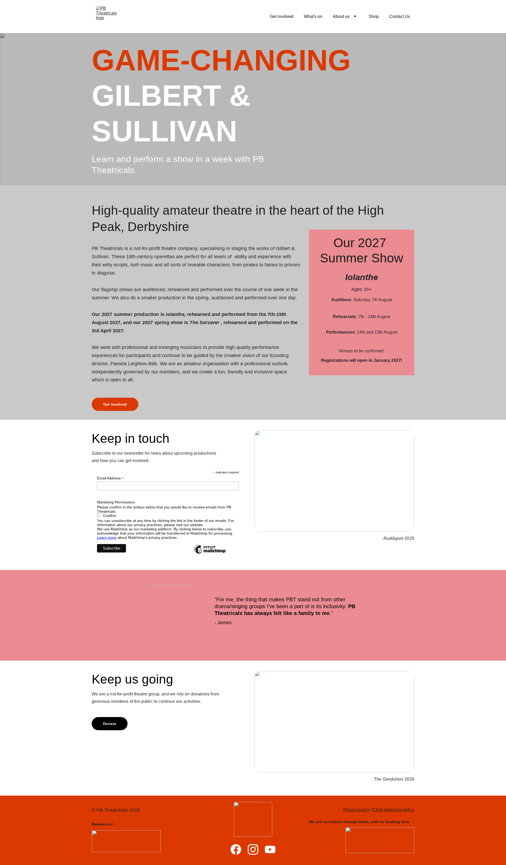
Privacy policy (356, 810)
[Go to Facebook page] (236, 849)
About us (341, 16)
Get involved (281, 16)
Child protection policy (393, 810)
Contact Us (399, 16)
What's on (313, 16)
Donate (109, 724)
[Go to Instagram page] (253, 849)
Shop (374, 16)
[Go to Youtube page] (270, 849)
